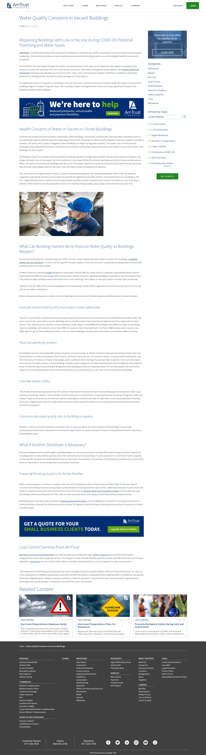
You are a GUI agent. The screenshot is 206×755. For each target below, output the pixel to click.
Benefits (142, 688)
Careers (143, 685)
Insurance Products (157, 90)
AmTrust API (116, 665)
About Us (142, 662)
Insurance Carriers (146, 668)
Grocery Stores (82, 671)
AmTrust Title (24, 665)
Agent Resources (158, 135)
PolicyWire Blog (117, 668)
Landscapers (81, 680)
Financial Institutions (84, 668)
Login (193, 5)
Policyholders (25, 726)
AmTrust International (28, 662)
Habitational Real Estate (86, 674)
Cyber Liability (157, 146)
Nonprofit (80, 685)
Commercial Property (28, 703)
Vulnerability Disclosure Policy (174, 677)
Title (150, 98)
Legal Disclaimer (169, 668)
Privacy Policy (167, 671)
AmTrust (152, 77)
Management (144, 674)
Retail (78, 694)
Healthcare (81, 677)
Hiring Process (145, 694)
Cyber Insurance (26, 694)
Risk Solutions (25, 674)
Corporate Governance (171, 662)
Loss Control (32, 26)
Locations (143, 671)
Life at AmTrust (145, 697)
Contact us (35, 561)
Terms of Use (167, 674)
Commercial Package (28, 691)
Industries (101, 5)
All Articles (153, 68)
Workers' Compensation (161, 140)
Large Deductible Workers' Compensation (37, 709)
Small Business (155, 85)
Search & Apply (145, 700)
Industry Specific (156, 94)
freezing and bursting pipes (73, 501)
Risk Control (116, 677)
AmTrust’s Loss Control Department (36, 554)
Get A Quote (167, 176)
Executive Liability (26, 706)
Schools (79, 697)
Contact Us (143, 665)
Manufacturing (82, 682)
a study (48, 272)
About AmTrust (146, 658)
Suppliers (143, 680)
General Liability (26, 700)
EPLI (21, 697)
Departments (144, 691)
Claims (84, 5)
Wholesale (80, 700)
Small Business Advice (160, 163)
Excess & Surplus (26, 668)
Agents (151, 72)
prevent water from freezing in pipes (101, 490)
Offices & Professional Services (89, 688)
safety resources (101, 554)
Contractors (81, 665)
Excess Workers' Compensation (32, 712)
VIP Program (116, 685)
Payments (115, 680)
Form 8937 (166, 665)
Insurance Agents (26, 721)
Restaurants (81, 691)
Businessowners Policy (29, 688)
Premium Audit (117, 682)
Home (21, 646)
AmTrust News (157, 157)
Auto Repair (81, 662)
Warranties (153, 103)
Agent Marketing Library (121, 662)
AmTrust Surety (25, 677)
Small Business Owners (29, 724)
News (141, 677)
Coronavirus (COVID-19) (161, 152)
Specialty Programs (27, 671)
